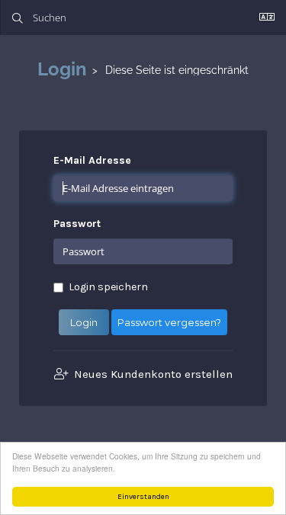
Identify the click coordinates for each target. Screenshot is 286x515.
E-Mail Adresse (92, 160)
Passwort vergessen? (169, 322)
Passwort (77, 223)
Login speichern (108, 286)
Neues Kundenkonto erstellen (152, 374)
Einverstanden (143, 496)
